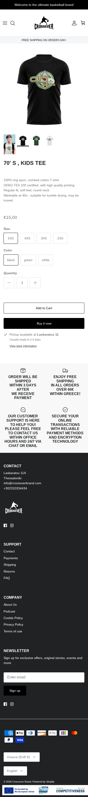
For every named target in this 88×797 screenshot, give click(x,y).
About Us (10, 604)
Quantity (10, 273)
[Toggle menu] (5, 23)
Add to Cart (44, 308)
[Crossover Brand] (44, 23)
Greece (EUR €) (18, 757)
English (12, 771)
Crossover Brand (21, 781)
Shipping (10, 564)
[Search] (15, 23)
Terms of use (13, 631)
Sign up (14, 690)
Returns (9, 571)
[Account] (73, 23)
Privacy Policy (13, 624)
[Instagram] (12, 525)
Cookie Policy (13, 618)
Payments (11, 558)
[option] (44, 88)
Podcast (9, 611)
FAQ (7, 578)
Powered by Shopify (43, 781)
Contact (9, 551)
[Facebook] (5, 525)
